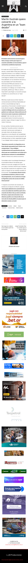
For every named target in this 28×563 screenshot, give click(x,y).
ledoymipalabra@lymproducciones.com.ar (12, 559)
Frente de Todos (11, 207)
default (15, 206)
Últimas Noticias (8, 14)
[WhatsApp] (15, 35)
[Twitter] (11, 35)
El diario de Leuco (7, 30)
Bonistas (10, 206)
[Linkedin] (18, 35)
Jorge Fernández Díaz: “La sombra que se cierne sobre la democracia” (20, 228)
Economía (4, 207)
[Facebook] (8, 35)
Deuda (19, 206)
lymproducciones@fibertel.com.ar (14, 544)
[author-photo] (14, 244)
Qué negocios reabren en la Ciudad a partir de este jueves (7, 227)
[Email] (22, 35)
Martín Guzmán (19, 207)
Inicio (3, 14)
